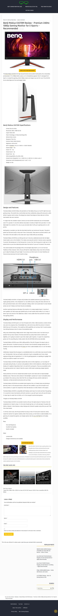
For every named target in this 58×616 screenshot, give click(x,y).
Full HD (34, 490)
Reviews (10, 488)
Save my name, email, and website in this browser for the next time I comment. (22, 530)
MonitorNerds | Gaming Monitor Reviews (23, 2)
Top (55, 611)
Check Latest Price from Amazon (27, 70)
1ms (19, 490)
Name (5, 518)
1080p (10, 490)
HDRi (45, 490)
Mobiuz (4, 492)
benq (21, 490)
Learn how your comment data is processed (31, 542)
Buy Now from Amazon (27, 443)
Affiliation (25, 608)
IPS (47, 490)
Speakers (12, 145)
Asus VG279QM (37, 416)
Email (5, 523)
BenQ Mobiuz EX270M (10, 74)
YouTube (20, 604)
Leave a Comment (21, 20)
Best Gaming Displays (24, 611)
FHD (27, 490)
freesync (30, 490)
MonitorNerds (14, 604)
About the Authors (17, 608)
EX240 (23, 346)
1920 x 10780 (15, 490)
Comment (6, 505)
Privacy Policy (14, 611)
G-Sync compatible (40, 490)
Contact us (26, 604)
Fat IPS (24, 490)
